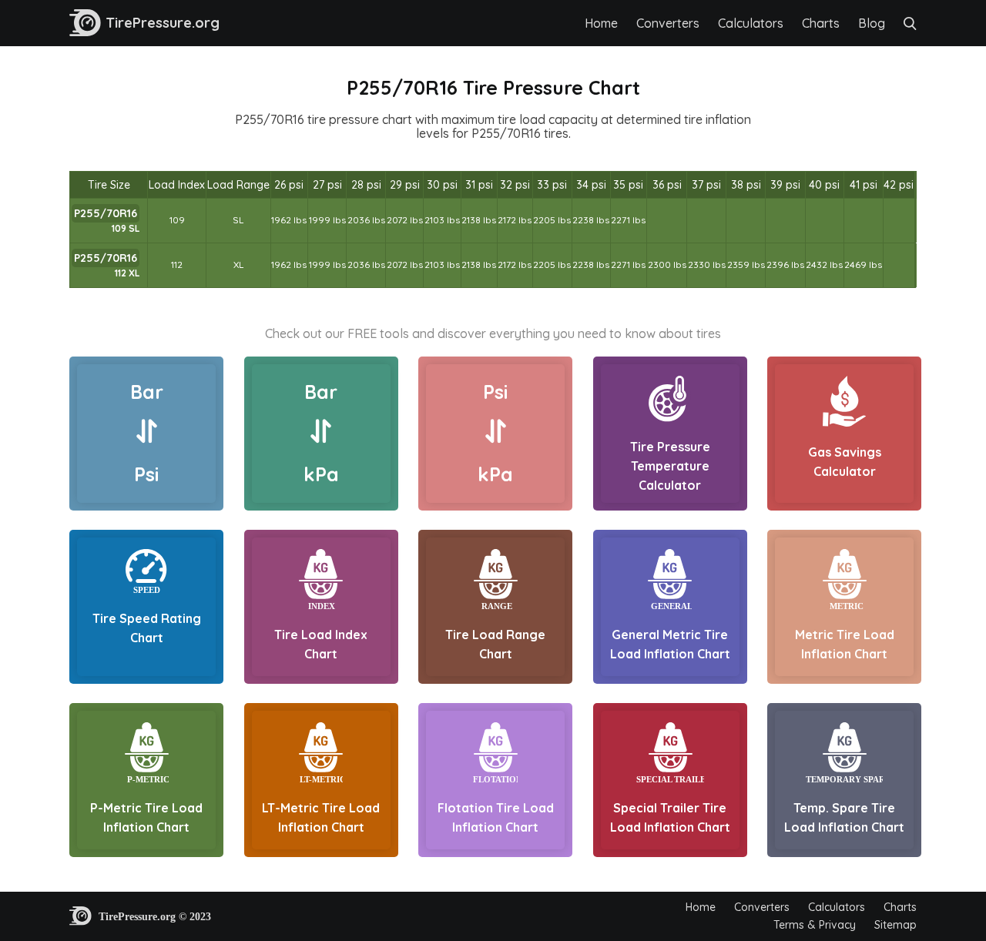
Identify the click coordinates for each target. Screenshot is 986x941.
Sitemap (895, 925)
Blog (871, 23)
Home (601, 23)
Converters (667, 23)
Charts (821, 23)
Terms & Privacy (814, 925)
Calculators (750, 23)
